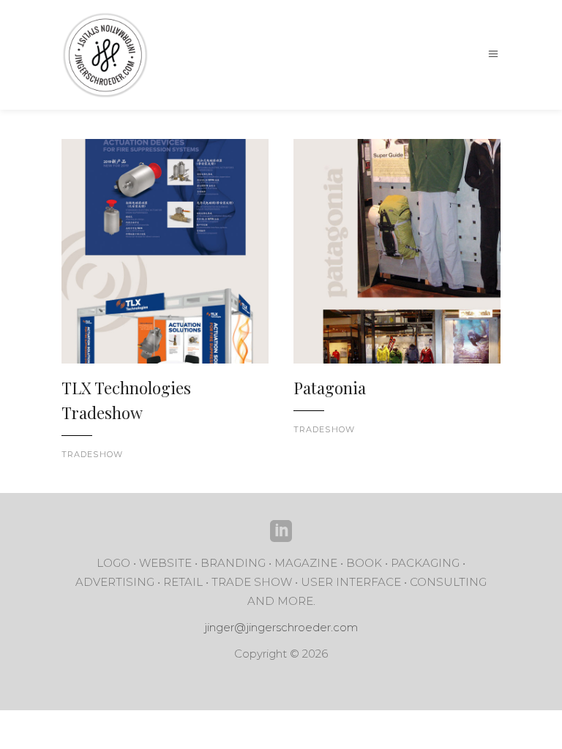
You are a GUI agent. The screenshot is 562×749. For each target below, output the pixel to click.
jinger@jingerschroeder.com (281, 627)
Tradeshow (92, 454)
